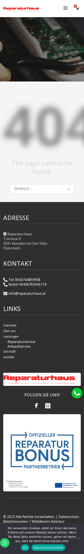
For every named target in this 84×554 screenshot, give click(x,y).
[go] (68, 189)
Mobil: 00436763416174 (27, 284)
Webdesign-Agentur (48, 521)
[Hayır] (78, 538)
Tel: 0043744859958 (24, 279)
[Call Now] (77, 393)
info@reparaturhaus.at (27, 293)
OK (25, 547)
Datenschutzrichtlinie (48, 547)
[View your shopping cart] (77, 9)
